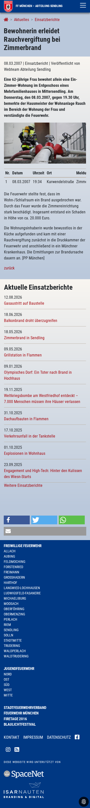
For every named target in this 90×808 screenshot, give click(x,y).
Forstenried (13, 567)
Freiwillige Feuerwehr (23, 546)
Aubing (9, 556)
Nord (8, 674)
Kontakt (11, 737)
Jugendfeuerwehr (19, 668)
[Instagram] (8, 750)
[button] (17, 520)
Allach (10, 551)
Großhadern (14, 577)
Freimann (11, 572)
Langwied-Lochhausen (22, 588)
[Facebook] (77, 737)
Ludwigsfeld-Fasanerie (22, 593)
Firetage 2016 (15, 719)
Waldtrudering (16, 656)
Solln (8, 635)
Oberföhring (14, 609)
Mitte (8, 695)
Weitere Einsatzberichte (23, 485)
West (8, 690)
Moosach (11, 604)
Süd (7, 685)
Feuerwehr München (21, 713)
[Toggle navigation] (83, 5)
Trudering (12, 646)
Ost (6, 679)
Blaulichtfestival (20, 724)
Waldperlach (15, 651)
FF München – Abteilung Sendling (38, 6)
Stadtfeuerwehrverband (25, 707)
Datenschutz (59, 737)
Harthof (10, 583)
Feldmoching (14, 562)
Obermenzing (14, 614)
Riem (7, 625)
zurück (9, 268)
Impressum (33, 737)
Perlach (10, 619)
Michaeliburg (15, 598)
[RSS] (16, 750)
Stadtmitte (13, 640)
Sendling (11, 630)
